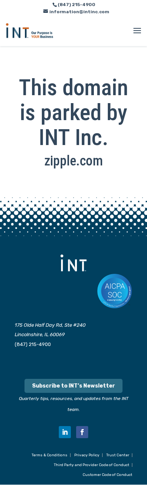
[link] (29, 30)
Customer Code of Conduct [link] (107, 475)
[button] (137, 35)
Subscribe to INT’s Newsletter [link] (73, 386)
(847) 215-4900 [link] (33, 344)
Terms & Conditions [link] (49, 455)
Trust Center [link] (117, 455)
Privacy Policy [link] (87, 455)
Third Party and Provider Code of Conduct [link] (91, 465)
